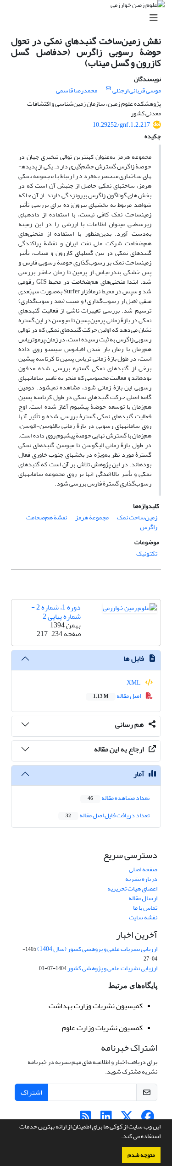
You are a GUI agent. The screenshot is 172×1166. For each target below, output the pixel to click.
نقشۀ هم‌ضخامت (46, 517)
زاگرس (148, 527)
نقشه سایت (143, 917)
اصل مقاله (117, 696)
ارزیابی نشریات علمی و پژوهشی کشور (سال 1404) (97, 949)
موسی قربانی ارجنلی (136, 90)
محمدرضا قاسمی (76, 90)
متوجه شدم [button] (141, 1155)
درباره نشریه (141, 879)
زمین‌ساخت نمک (137, 517)
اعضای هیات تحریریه (132, 888)
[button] (118, 1137)
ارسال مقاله (142, 898)
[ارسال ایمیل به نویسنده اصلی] (108, 88)
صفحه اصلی (143, 869)
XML (134, 682)
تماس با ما (145, 907)
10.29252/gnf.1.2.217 (121, 125)
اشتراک (31, 1092)
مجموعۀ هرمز (92, 517)
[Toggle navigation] (89, 18)
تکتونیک (146, 553)
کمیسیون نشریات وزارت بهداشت (96, 1006)
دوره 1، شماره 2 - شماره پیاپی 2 (56, 611)
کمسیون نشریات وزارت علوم (102, 1028)
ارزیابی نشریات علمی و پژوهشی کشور (112, 968)
